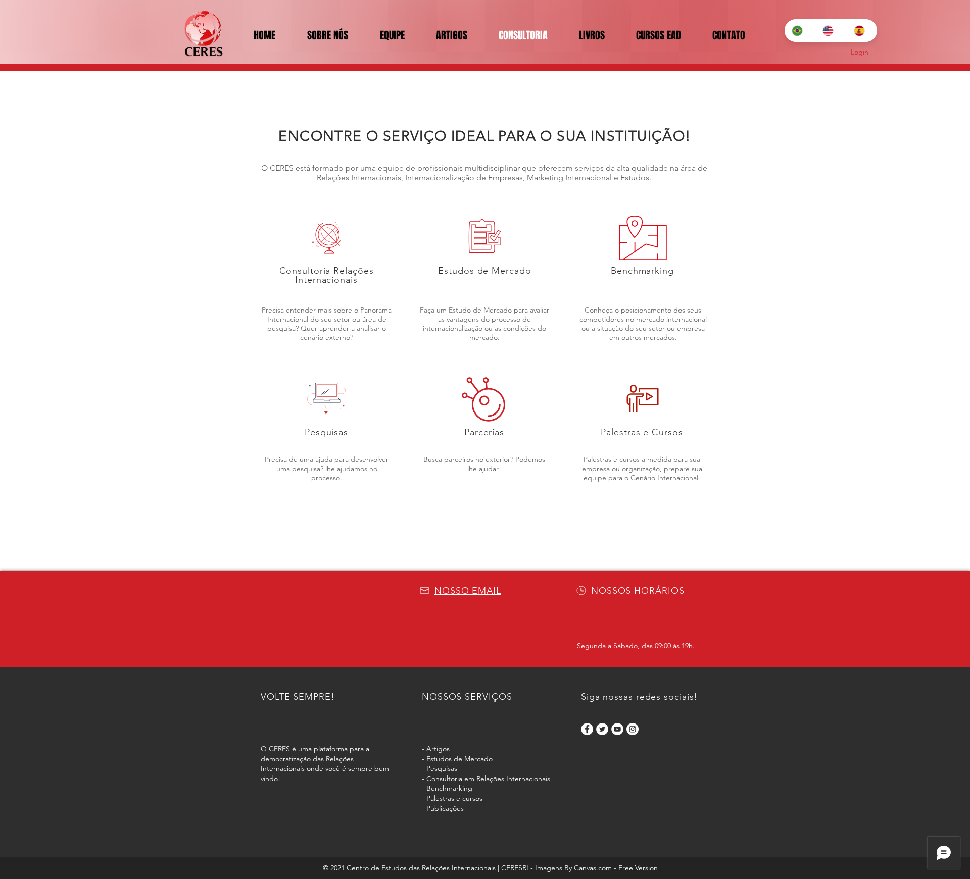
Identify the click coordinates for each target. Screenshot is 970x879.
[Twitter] (602, 729)
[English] (830, 30)
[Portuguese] (800, 30)
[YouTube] (617, 729)
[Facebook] (587, 729)
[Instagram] (632, 729)
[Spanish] (861, 30)
